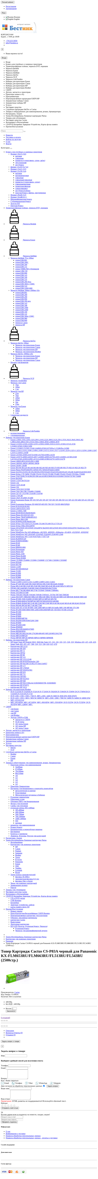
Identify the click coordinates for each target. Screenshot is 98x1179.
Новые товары (16, 911)
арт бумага (19, 165)
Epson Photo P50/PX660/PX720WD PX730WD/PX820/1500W (35, 470)
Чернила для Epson (18, 406)
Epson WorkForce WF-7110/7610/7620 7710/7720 (30, 537)
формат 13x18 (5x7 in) (19, 167)
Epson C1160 (16, 567)
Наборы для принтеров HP (17, 640)
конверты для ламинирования (23, 825)
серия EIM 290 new (23, 301)
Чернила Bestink (29, 224)
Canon (13, 756)
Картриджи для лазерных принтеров (25, 844)
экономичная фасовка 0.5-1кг (27, 879)
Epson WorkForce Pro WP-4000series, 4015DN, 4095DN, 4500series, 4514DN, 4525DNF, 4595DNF (50, 532)
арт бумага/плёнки (22, 191)
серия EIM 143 (21, 275)
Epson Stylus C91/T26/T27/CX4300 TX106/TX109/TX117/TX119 (36, 524)
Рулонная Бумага (22, 928)
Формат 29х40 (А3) (18, 195)
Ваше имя (5, 1088)
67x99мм (18, 769)
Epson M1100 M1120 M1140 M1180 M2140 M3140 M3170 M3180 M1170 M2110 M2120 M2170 (48, 468)
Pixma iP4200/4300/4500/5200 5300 (24, 621)
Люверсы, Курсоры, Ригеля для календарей (28, 836)
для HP (13, 713)
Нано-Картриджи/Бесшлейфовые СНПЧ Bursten (30, 913)
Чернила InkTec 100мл (20, 343)
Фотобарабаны (17, 842)
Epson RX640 (16, 562)
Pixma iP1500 (16, 612)
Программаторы (12, 735)
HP (12, 760)
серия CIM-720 (21, 271)
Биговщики (15, 832)
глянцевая (19, 158)
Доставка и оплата (13, 137)
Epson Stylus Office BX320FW (23, 526)
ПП (16, 821)
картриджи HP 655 (18, 672)
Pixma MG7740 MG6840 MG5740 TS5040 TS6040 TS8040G (35, 590)
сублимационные (18, 435)
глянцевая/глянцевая (23, 180)
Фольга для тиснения (19, 804)
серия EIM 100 (21, 277)
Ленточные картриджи (20, 924)
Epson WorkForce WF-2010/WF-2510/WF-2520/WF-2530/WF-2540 (37, 534)
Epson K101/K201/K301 (20, 506)
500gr (17, 400)
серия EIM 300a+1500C (24, 316)
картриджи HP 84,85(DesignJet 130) (25, 661)
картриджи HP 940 (18, 681)
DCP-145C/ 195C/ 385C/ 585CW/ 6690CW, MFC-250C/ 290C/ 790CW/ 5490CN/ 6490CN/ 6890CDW (50, 698)
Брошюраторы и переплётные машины (26, 829)
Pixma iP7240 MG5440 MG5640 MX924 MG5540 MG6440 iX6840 (37, 584)
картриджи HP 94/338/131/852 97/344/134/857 (29, 664)
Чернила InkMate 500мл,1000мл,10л (25, 290)
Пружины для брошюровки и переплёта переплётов (32, 788)
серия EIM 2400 (21, 310)
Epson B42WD (16, 478)
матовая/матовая (22, 176)
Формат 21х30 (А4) (18, 171)
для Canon (15, 711)
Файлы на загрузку (13, 139)
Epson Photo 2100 (17, 554)
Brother (13, 754)
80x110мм (19, 773)
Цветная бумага (17, 206)
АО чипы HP (20, 726)
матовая (18, 156)
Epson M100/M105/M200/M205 (23, 513)
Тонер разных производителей (23, 875)
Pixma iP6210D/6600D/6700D (22, 629)
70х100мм (19, 771)
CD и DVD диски (18, 898)
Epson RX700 (16, 565)
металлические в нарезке (25, 791)
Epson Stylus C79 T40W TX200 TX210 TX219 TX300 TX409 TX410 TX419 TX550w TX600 (48, 474)
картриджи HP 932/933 (20, 679)
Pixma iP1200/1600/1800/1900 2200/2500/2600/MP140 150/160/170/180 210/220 (42, 610)
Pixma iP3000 (16, 616)
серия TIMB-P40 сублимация (27, 269)
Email (3, 1068)
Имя (2, 1056)
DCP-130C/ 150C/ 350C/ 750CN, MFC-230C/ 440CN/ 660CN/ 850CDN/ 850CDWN (44, 696)
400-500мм (19, 812)
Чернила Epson (28, 240)
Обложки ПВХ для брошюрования (25, 801)
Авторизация (11, 9)
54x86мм (18, 767)
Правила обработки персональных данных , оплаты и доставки (31, 1138)
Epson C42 (15, 483)
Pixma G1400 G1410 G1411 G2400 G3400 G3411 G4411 (33, 582)
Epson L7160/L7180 (18, 511)
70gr (17, 385)
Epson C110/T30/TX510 (20, 481)
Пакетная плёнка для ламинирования (26, 765)
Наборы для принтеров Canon (18, 580)
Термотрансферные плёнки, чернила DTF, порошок (27, 208)
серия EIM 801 (21, 260)
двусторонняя (20, 163)
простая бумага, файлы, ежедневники (30, 193)
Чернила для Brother (19, 381)
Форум (8, 144)
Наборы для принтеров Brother (18, 689)
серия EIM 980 (21, 318)
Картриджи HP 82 (18, 653)
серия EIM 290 (21, 297)
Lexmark (18, 870)
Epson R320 (15, 543)
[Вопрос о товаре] (2, 1020)
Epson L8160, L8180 (19, 465)
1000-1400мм (20, 819)
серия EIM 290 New (23, 282)
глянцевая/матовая (22, 184)
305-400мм (19, 810)
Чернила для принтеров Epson (27, 345)
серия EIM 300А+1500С (25, 284)
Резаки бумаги (16, 827)
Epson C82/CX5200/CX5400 (22, 498)
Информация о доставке (15, 1134)
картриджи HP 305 (18, 649)
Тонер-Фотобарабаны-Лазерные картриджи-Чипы (26, 840)
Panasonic (19, 862)
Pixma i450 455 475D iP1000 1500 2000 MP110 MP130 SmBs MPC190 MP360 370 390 (45, 608)
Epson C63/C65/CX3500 (20, 489)
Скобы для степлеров (19, 806)
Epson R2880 (16, 577)
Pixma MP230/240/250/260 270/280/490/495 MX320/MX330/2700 (36, 633)
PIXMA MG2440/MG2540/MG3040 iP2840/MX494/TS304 (34, 588)
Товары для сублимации (16, 890)
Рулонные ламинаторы (20, 797)
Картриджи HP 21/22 (19, 646)
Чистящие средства (13, 745)
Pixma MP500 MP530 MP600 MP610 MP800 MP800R (32, 638)
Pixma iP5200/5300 (18, 625)
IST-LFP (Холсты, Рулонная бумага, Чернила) (29, 926)
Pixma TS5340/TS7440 (19, 593)
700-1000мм (20, 816)
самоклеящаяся (21, 188)
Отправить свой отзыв (10, 1108)
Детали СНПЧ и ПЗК (19, 717)
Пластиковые (20, 793)
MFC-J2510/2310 (17, 700)
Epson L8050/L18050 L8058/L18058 (25, 463)
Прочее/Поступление (14, 909)
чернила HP (20, 325)
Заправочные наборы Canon (17, 739)
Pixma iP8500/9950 (18, 631)
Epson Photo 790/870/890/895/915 (24, 517)
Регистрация (11, 6)
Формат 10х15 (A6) (18, 154)
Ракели (13, 888)
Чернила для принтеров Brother (28, 352)
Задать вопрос (52, 1086)
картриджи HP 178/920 (20, 668)
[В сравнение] (7, 1020)
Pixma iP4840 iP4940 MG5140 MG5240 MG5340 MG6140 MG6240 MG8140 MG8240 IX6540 (48, 603)
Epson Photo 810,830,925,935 (22, 515)
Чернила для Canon (18, 383)
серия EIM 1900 (21, 308)
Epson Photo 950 (17, 552)
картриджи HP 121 (18, 657)
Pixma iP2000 (16, 614)
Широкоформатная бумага (21, 199)
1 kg (17, 389)
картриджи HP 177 (18, 666)
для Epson (15, 709)
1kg (16, 402)
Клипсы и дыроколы (19, 834)
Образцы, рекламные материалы (24, 918)
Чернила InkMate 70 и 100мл (22, 258)
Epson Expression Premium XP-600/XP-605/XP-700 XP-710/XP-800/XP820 (40, 504)
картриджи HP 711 (18, 674)
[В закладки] (4, 1020)
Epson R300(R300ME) (19, 541)
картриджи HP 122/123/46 (21, 659)
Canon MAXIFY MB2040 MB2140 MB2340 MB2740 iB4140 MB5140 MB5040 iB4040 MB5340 (49, 597)
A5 (16, 778)
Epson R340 (15, 545)
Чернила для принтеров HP (26, 349)
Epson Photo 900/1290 (19, 519)
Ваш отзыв (5, 1099)
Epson (13, 758)
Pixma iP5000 (16, 623)
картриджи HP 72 (18, 651)
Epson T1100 (16, 571)
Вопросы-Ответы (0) (14, 1033)
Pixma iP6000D (17, 627)
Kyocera (18, 860)
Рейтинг (4, 1103)
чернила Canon (21, 323)
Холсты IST (15, 204)
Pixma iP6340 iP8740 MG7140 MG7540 (26, 605)
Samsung (18, 853)
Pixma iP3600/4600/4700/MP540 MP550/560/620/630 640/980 (35, 601)
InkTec (13, 748)
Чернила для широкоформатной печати (31, 931)
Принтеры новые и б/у (15, 732)
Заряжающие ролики (19, 885)
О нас (8, 142)
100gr (17, 387)
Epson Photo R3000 (18, 558)
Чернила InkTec (29, 341)
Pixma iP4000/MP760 (19, 618)
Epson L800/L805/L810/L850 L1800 (25, 461)
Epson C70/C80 (17, 496)
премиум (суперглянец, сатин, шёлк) (30, 160)
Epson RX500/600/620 (19, 569)
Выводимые (15, 922)
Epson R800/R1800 (18, 547)
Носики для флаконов (19, 362)
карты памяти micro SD (20, 907)
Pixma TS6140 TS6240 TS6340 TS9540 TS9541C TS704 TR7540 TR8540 (40, 595)
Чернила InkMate (29, 256)
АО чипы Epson (21, 724)
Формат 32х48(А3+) (19, 197)
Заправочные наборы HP (16, 741)
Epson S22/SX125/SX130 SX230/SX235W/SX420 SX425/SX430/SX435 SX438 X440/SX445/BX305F (51, 472)
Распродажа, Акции (14, 838)
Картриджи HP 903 (18, 677)
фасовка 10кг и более (24, 881)
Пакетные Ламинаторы (20, 786)
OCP (12, 750)
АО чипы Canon (21, 728)
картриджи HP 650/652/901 (21, 670)
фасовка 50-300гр (22, 877)
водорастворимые (18, 433)
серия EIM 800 (21, 273)
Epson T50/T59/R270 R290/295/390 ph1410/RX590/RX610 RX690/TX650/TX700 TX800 (46, 476)
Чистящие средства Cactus (16, 892)
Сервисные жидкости (19, 415)
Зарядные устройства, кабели (22, 905)
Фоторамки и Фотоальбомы (17, 894)
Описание (10, 1031)
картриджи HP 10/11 (19, 687)
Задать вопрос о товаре (10, 1041)
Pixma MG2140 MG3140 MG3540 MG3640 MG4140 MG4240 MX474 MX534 (42, 586)
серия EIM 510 (21, 286)
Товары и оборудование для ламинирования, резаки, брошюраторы (33, 763)
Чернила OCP (28, 378)
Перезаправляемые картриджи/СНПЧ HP (22, 737)
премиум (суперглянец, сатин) (27, 182)
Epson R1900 (16, 573)
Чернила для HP (17, 391)
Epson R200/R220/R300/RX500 (23, 521)
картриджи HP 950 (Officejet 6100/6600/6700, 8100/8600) (33, 683)
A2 (16, 784)
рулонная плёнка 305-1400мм (22, 808)
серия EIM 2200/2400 (23, 288)
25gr (17, 393)
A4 (16, 780)
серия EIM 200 (21, 265)
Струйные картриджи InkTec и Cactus (21, 752)
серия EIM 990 (21, 299)
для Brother (15, 715)
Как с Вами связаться (9, 1081)
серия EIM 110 (21, 280)
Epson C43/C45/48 (18, 485)
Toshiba (18, 868)
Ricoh (17, 872)
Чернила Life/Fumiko (31, 431)
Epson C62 (15, 487)
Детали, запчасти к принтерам (18, 730)
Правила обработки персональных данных (23, 1136)
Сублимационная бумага (21, 201)
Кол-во (8, 1008)
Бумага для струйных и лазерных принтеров (24, 152)
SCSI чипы (19, 722)
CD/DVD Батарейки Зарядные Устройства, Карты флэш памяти (32, 896)
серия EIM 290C (21, 262)
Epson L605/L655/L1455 (20, 509)
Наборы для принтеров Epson (18, 438)
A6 (16, 776)
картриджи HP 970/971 (20, 685)
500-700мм (19, 814)
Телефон (4, 1066)
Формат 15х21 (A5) (18, 169)
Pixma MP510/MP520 (19, 636)
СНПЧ (8, 707)
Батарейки (15, 903)
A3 (16, 782)
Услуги (8, 743)
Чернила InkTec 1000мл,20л (22, 354)
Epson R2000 (16, 575)
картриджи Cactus (18, 920)
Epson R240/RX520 (18, 539)
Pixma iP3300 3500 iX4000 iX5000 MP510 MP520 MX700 (34, 599)
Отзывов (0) (11, 1035)
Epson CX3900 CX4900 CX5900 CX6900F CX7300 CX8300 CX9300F (39, 560)
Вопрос (4, 1078)
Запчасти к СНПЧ (22, 720)
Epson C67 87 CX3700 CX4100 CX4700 (27, 493)
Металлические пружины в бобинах (30, 795)
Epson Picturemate (18, 549)
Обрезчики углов (17, 799)
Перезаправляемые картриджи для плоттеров (29, 916)
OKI (17, 866)
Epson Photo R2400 (18, 556)
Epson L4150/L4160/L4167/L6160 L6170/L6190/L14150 (33, 455)
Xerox (17, 857)
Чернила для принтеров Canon (27, 347)
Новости (9, 135)
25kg (17, 404)
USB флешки (16, 900)
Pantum (18, 851)
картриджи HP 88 (18, 655)
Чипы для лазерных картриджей (24, 883)
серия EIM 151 (21, 267)
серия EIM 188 (21, 305)
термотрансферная (22, 186)
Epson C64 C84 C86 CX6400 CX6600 (26, 491)
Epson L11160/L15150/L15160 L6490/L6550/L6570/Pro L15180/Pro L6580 (40, 448)
